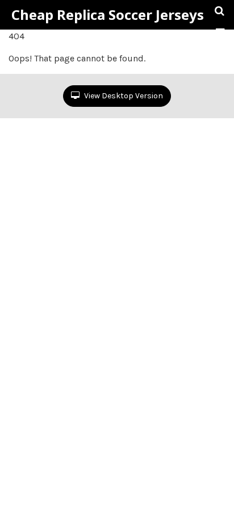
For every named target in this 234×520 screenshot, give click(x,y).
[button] (220, 32)
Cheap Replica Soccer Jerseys (107, 15)
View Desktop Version (122, 96)
